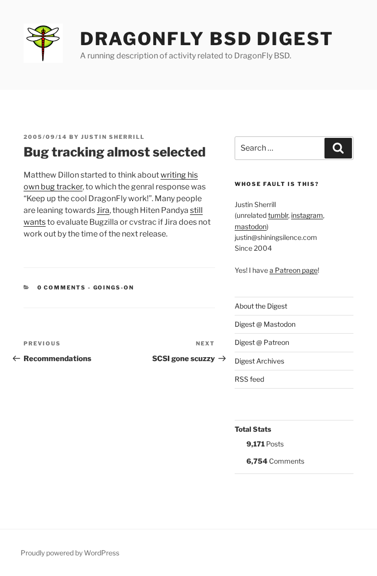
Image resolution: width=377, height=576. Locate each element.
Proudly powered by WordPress (70, 553)
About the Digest (261, 306)
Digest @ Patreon (262, 342)
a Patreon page (293, 270)
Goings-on (114, 287)
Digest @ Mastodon (265, 324)
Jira (103, 210)
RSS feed (249, 379)
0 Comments (61, 287)
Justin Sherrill (113, 136)
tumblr (278, 215)
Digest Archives (259, 361)
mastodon (251, 226)
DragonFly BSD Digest (207, 39)
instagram (307, 215)
